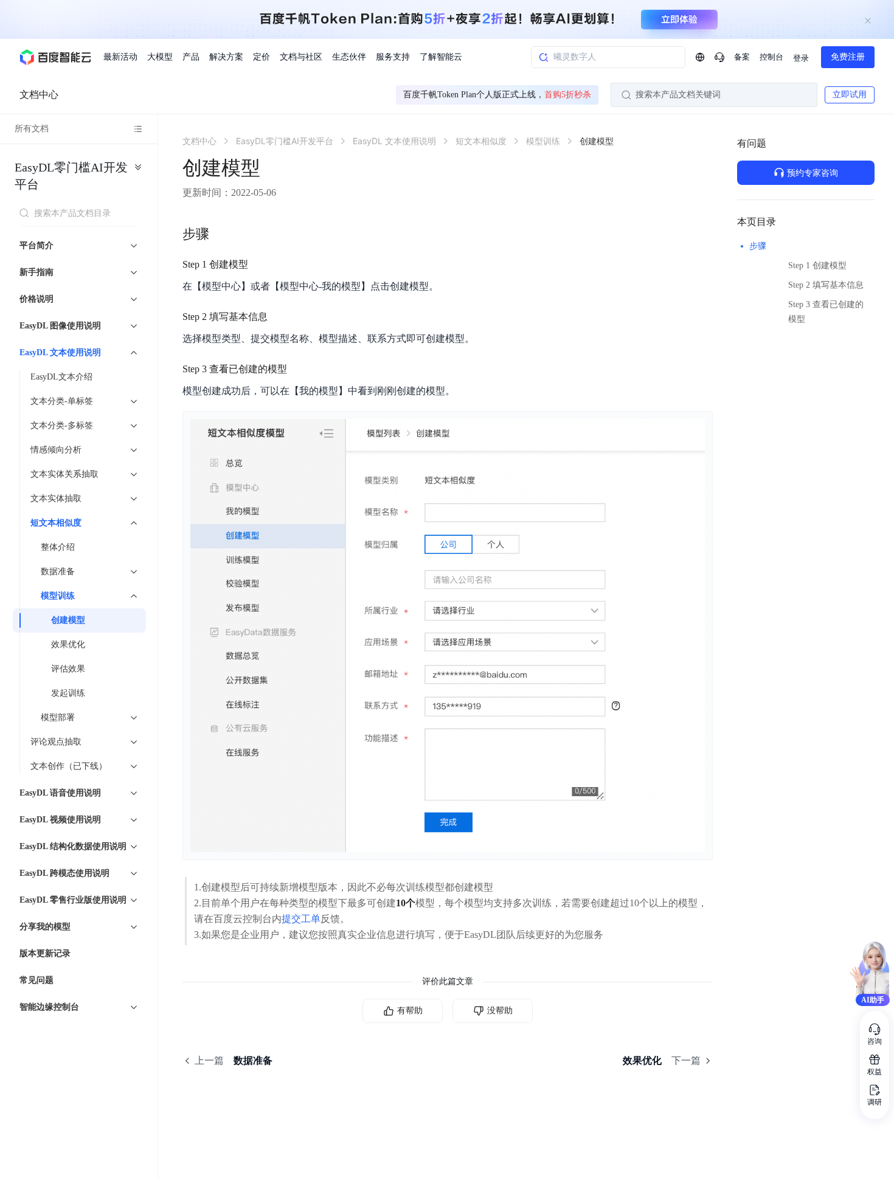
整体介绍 (58, 547)
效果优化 (68, 644)
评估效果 (68, 668)
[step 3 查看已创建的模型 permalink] (299, 369)
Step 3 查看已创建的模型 (826, 312)
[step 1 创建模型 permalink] (260, 265)
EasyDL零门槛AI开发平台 (71, 176)
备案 (742, 56)
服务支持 (393, 56)
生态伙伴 (349, 56)
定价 (261, 56)
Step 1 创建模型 (817, 265)
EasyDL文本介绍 (61, 376)
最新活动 (120, 56)
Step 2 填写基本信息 (826, 285)
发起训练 (68, 693)
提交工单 (301, 919)
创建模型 (68, 620)
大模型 (160, 56)
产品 (190, 56)
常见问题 (36, 980)
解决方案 (226, 56)
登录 (801, 58)
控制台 (771, 56)
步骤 (757, 246)
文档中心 (38, 94)
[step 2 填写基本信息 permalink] (280, 317)
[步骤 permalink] (221, 234)
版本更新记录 (45, 953)
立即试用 (850, 94)
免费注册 (848, 56)
